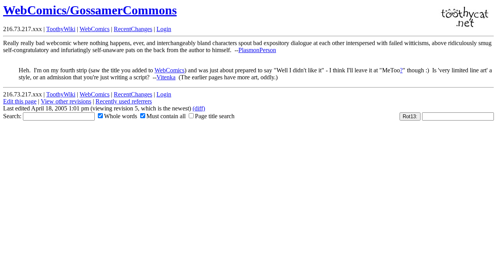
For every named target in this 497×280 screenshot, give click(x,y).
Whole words (120, 116)
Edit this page (19, 101)
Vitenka (166, 77)
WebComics (94, 29)
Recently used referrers (124, 101)
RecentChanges (133, 29)
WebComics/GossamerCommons (90, 10)
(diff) (199, 108)
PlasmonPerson (257, 50)
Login (163, 29)
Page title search (215, 116)
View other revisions (66, 101)
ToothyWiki (60, 29)
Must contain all (166, 116)
